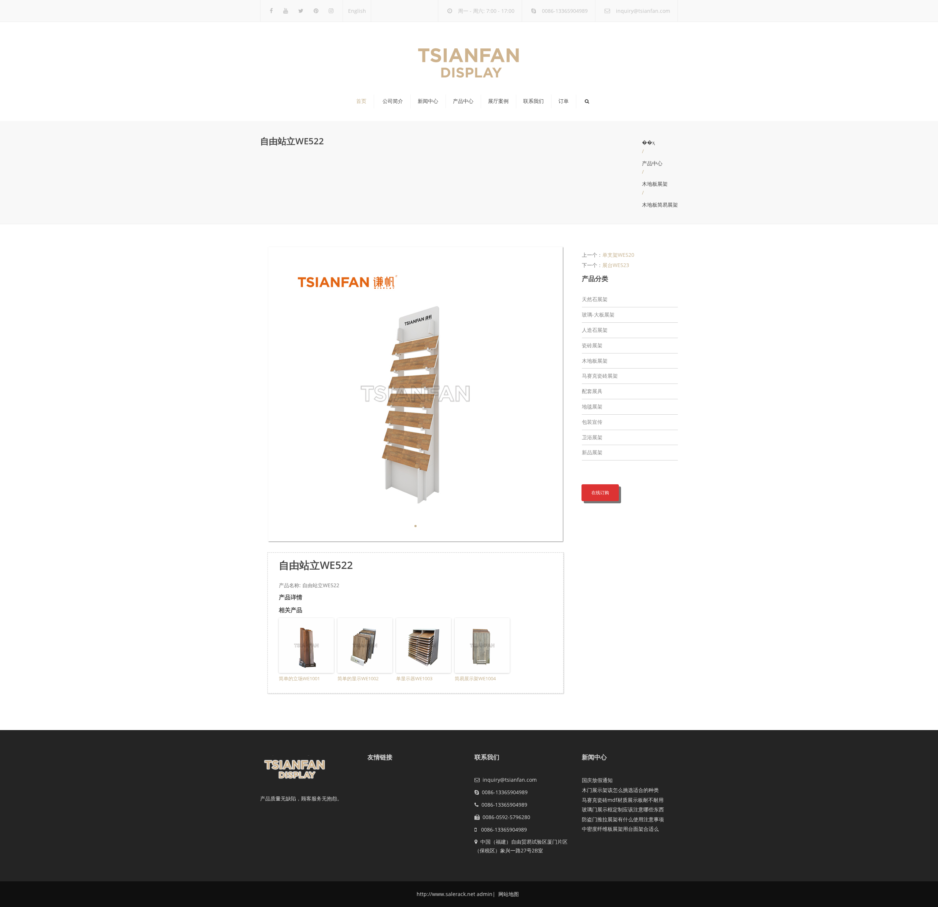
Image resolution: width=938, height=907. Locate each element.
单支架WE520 (618, 254)
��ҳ (648, 142)
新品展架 (592, 452)
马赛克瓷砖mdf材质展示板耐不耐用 (623, 799)
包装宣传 (592, 421)
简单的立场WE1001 (299, 678)
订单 (563, 101)
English (357, 10)
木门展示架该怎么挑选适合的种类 (620, 789)
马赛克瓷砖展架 (600, 375)
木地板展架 (655, 183)
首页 (361, 101)
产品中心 (463, 101)
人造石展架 (595, 329)
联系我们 (533, 101)
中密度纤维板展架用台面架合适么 (620, 828)
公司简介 (393, 101)
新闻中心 (428, 101)
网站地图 (507, 894)
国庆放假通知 (597, 780)
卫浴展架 (592, 437)
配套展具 (592, 391)
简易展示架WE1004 (475, 678)
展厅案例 (498, 101)
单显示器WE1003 (414, 678)
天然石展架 (595, 299)
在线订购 (600, 492)
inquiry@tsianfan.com (643, 10)
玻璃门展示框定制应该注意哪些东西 (623, 809)
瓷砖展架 (592, 345)
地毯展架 (592, 406)
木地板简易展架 (660, 204)
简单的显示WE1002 (357, 678)
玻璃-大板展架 (598, 314)
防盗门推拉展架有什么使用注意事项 (623, 819)
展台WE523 (615, 265)
